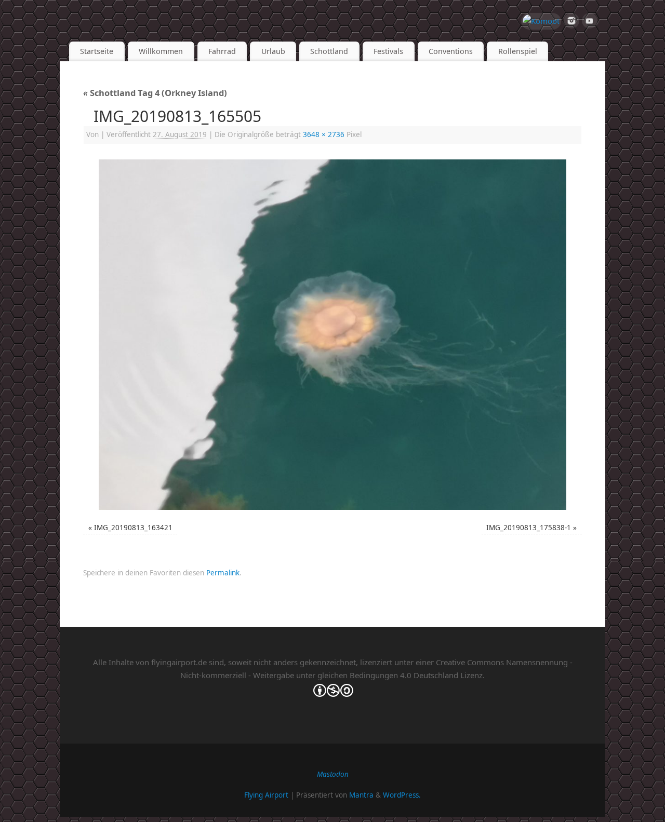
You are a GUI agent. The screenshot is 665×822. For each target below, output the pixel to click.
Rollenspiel (517, 51)
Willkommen (161, 51)
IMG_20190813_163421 (133, 527)
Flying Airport (266, 795)
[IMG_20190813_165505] (332, 334)
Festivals (388, 51)
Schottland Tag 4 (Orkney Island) (155, 93)
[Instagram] (571, 23)
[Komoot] (541, 21)
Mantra (361, 795)
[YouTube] (589, 23)
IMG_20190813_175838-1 (528, 527)
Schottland (329, 51)
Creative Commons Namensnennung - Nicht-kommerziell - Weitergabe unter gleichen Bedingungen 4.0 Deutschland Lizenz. (376, 669)
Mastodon (333, 774)
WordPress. (402, 795)
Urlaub (273, 51)
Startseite (96, 51)
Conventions (451, 51)
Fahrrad (222, 51)
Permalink (223, 572)
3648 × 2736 (323, 134)
